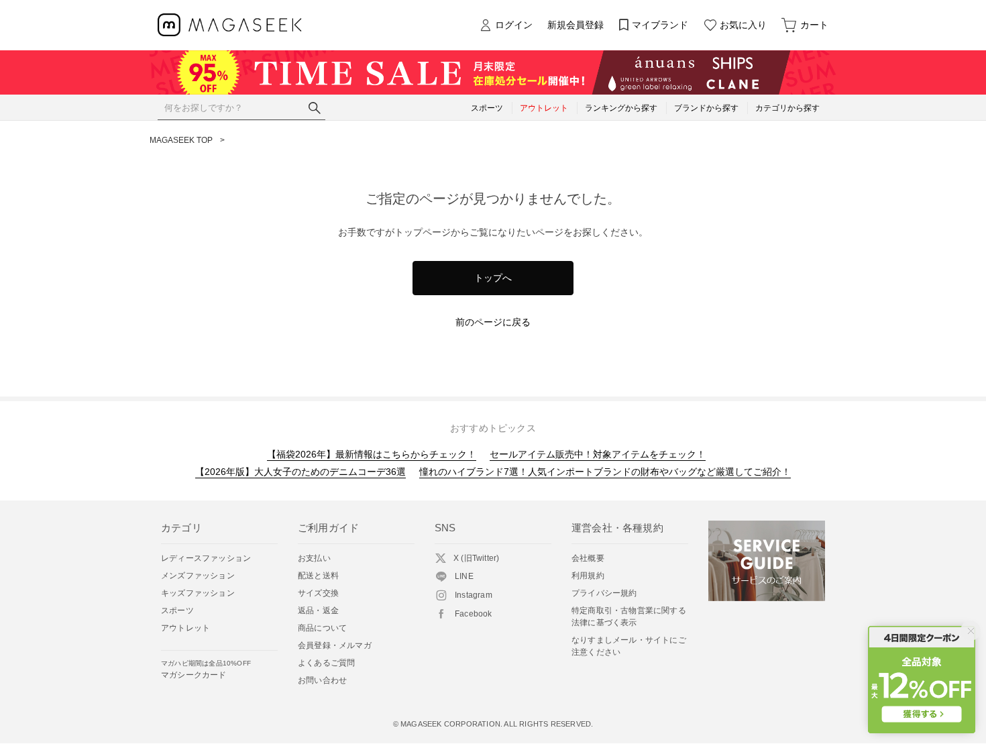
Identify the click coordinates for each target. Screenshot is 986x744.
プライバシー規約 (604, 593)
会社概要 (587, 558)
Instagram (473, 595)
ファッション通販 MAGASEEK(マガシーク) (230, 25)
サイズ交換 (318, 593)
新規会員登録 (575, 24)
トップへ (493, 277)
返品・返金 (318, 610)
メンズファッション (198, 575)
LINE (464, 576)
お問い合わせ (322, 680)
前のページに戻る (493, 322)
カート (814, 24)
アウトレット (185, 628)
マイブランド (660, 24)
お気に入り (743, 24)
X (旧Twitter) (476, 558)
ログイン (514, 24)
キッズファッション (198, 593)
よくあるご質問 (326, 663)
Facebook (473, 614)
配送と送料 (318, 575)
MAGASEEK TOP (181, 140)
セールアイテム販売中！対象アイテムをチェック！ (598, 454)
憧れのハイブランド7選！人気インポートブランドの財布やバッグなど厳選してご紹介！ (605, 471)
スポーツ (177, 610)
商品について (322, 628)
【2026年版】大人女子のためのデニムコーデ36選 (300, 471)
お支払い (314, 558)
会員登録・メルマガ (335, 645)
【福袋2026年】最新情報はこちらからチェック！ (371, 454)
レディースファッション (206, 558)
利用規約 (587, 575)
